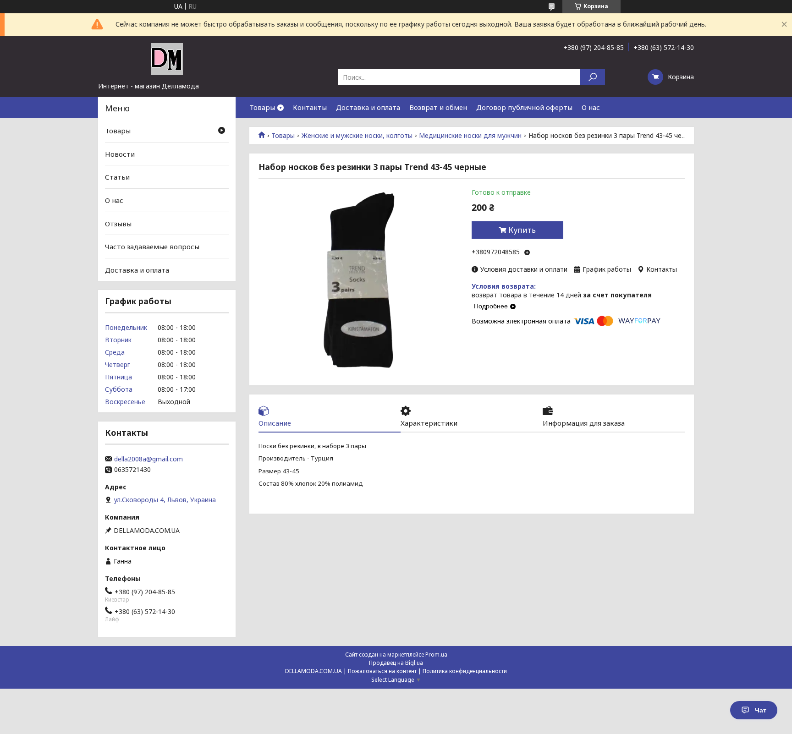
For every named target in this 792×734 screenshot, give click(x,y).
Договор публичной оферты (524, 107)
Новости (120, 154)
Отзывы (118, 223)
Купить (522, 230)
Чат (760, 710)
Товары (262, 107)
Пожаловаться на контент (382, 671)
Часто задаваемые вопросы (152, 246)
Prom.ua (436, 654)
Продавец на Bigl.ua (396, 663)
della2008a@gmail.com (148, 459)
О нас (591, 107)
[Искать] (592, 77)
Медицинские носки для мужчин (470, 135)
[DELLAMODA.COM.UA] (167, 59)
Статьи (117, 176)
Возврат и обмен (438, 107)
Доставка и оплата (368, 107)
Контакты (310, 107)
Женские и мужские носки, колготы (357, 135)
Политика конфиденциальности (465, 671)
